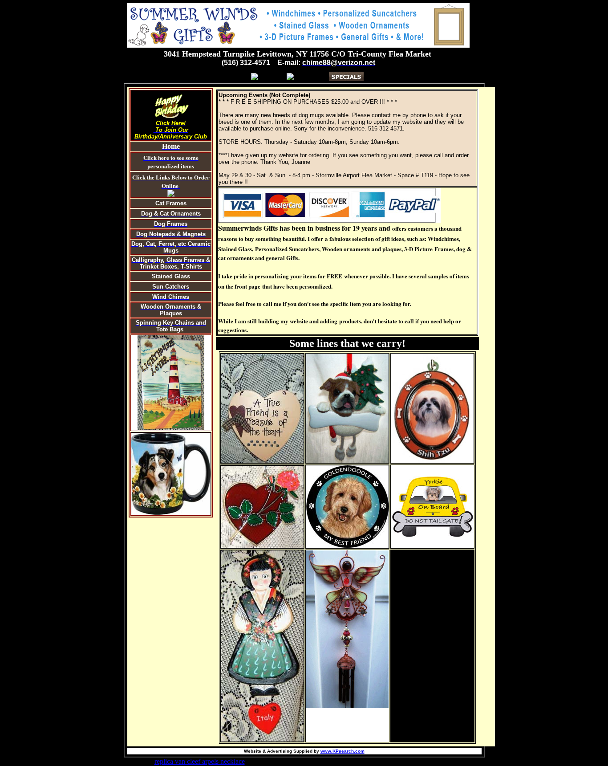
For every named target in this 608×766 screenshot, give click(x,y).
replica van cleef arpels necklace (199, 761)
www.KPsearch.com (342, 751)
